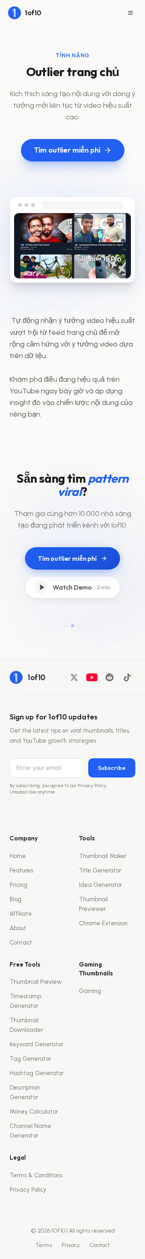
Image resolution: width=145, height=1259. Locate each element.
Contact (21, 942)
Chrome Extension (103, 923)
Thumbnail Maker (102, 856)
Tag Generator (30, 1058)
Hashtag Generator (37, 1073)
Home (18, 856)
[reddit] (110, 677)
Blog (15, 899)
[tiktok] (127, 677)
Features (21, 870)
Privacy (71, 1245)
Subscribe (112, 768)
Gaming (90, 991)
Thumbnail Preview (36, 981)
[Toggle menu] (130, 12)
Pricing (18, 884)
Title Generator (100, 870)
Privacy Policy (93, 785)
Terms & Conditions (36, 1175)
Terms (43, 1245)
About (18, 928)
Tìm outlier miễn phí (67, 150)
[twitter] (74, 677)
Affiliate (21, 913)
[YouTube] (92, 677)
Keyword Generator (36, 1044)
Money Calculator (34, 1111)
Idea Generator (100, 884)
